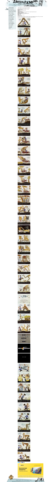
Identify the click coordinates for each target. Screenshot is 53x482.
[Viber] (23, 462)
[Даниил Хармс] (27, 2)
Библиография (11, 15)
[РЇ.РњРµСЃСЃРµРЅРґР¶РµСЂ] (18, 462)
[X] (22, 462)
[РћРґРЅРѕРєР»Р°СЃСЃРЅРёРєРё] (20, 462)
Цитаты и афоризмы (11, 23)
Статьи (10, 28)
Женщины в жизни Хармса (12, 11)
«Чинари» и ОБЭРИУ (11, 14)
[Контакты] (42, 2)
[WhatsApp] (24, 462)
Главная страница (11, 7)
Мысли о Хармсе (11, 24)
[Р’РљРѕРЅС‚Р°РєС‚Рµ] (19, 462)
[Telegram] (21, 462)
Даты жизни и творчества (12, 10)
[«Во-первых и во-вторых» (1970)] (24, 56)
